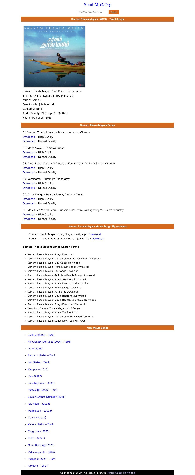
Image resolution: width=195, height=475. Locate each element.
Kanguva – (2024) (38, 465)
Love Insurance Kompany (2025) (47, 396)
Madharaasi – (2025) (40, 410)
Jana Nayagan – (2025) (41, 383)
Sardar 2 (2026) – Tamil (41, 355)
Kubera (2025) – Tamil (40, 424)
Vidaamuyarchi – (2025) (42, 451)
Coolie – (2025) (37, 417)
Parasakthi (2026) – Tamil (43, 389)
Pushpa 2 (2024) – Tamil (42, 458)
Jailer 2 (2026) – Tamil (41, 334)
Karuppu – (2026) (38, 369)
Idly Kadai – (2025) (39, 403)
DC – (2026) (35, 348)
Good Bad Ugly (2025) (41, 445)
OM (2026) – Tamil (39, 362)
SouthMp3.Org (97, 4)
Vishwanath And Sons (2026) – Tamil (49, 341)
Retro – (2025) (36, 438)
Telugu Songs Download (121, 472)
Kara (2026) (35, 376)
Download (29, 136)
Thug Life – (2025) (39, 431)
